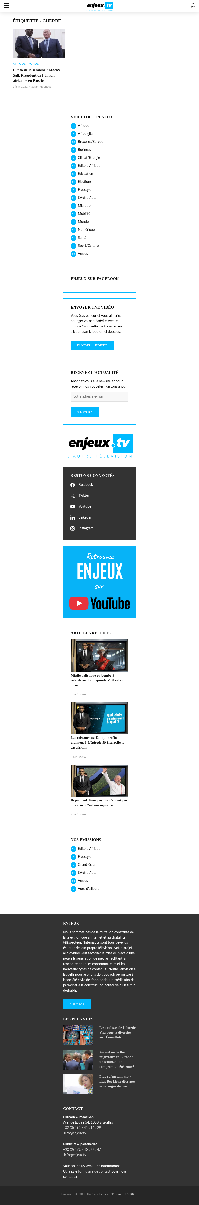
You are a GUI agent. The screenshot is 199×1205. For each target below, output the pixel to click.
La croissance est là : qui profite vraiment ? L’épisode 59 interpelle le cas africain (97, 742)
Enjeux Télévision (111, 1194)
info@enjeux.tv (74, 1133)
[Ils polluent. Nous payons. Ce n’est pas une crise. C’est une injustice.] (99, 781)
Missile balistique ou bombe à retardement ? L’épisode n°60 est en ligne (97, 680)
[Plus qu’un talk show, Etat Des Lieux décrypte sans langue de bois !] (79, 1084)
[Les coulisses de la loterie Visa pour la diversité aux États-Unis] (79, 1035)
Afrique (19, 63)
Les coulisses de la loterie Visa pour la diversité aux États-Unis (118, 1032)
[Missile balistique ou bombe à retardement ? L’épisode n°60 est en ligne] (99, 655)
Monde (33, 63)
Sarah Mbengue (41, 86)
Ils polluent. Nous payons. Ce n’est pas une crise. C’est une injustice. (99, 802)
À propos (77, 1004)
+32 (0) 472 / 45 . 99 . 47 (82, 1149)
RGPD (134, 1194)
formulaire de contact (94, 1171)
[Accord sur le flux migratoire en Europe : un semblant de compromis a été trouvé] (79, 1060)
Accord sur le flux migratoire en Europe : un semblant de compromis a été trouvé (117, 1059)
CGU (126, 1194)
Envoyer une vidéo (92, 345)
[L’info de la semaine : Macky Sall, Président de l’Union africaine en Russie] (39, 43)
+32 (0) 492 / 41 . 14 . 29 (82, 1128)
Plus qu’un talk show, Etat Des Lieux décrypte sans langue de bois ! (117, 1081)
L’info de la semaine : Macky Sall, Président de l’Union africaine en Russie (36, 75)
